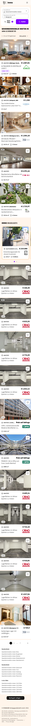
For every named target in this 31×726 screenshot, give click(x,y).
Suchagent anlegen (15, 698)
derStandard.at (14, 718)
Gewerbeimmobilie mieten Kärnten (11, 656)
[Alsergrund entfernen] (4, 17)
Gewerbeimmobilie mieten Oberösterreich (13, 660)
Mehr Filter (10, 21)
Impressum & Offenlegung (8, 720)
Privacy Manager (10, 721)
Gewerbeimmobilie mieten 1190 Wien (12, 689)
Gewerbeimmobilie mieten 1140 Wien (12, 683)
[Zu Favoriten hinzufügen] (28, 43)
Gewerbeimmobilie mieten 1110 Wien (12, 685)
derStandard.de (5, 718)
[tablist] (15, 262)
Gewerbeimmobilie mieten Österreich (12, 676)
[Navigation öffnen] (27, 2)
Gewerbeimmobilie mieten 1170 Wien (12, 687)
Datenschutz (20, 720)
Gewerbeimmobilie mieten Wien (10, 652)
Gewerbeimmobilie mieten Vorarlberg (12, 674)
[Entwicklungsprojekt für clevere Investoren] (15, 243)
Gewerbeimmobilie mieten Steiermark (12, 667)
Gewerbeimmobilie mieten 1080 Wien (12, 691)
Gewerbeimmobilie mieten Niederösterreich (13, 658)
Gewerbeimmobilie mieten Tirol (10, 669)
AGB (3, 721)
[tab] (14, 262)
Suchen (23, 22)
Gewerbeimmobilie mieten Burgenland (12, 654)
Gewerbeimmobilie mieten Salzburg (11, 671)
